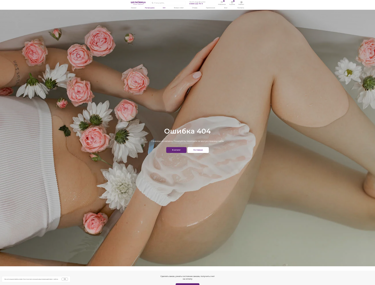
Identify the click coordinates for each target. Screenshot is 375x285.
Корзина (232, 4)
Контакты (240, 8)
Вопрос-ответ (179, 8)
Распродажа (149, 8)
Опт (164, 8)
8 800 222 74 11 (196, 4)
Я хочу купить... (159, 3)
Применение (210, 8)
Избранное (222, 4)
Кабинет (241, 4)
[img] (241, 2)
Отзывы (194, 8)
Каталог (133, 8)
